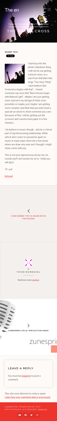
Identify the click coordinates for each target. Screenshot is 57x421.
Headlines (35, 280)
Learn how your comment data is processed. (28, 397)
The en (12, 9)
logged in (26, 376)
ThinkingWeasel (28, 272)
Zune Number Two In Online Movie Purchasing (28, 217)
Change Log (42, 409)
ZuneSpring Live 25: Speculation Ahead (28, 331)
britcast (9, 176)
